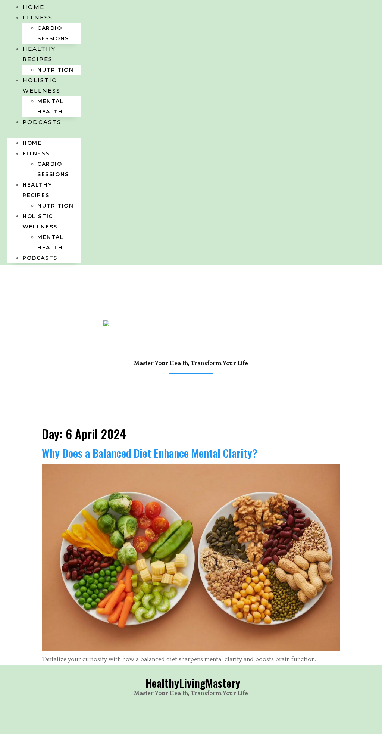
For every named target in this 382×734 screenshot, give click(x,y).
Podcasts (41, 121)
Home (31, 143)
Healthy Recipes (39, 54)
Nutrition (55, 205)
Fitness (37, 17)
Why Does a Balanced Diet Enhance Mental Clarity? (149, 453)
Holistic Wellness (41, 85)
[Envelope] (191, 396)
